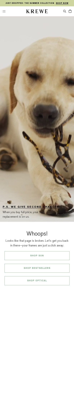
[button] (64, 11)
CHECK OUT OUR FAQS (37, 290)
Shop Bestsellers (37, 268)
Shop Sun (37, 255)
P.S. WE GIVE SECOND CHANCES (31, 206)
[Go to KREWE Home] (37, 12)
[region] (37, 3)
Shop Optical (37, 280)
